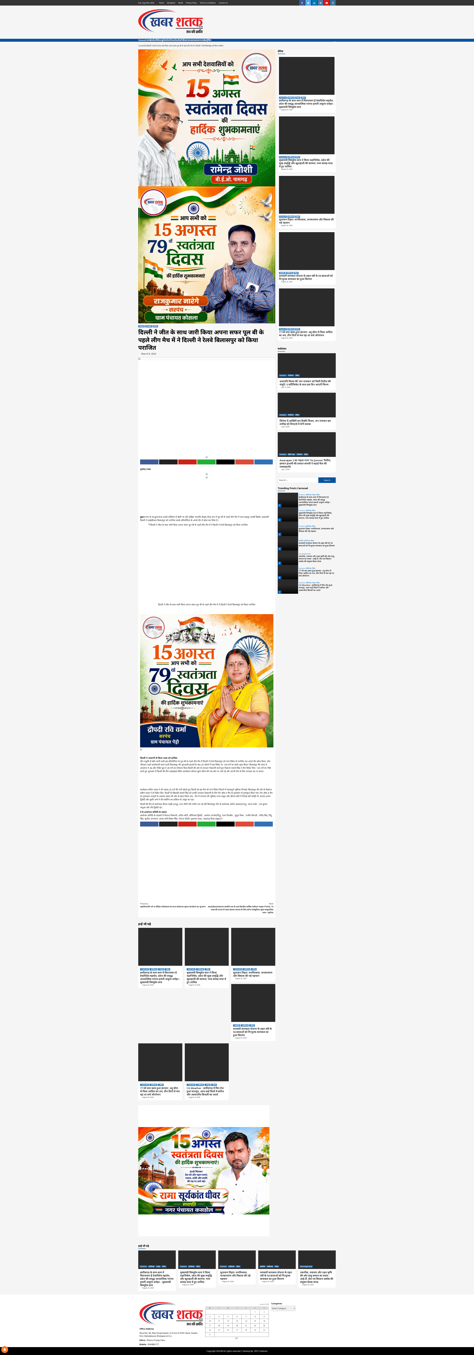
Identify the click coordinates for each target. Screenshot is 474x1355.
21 (246, 1325)
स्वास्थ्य (193, 40)
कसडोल (237, 1025)
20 (237, 1325)
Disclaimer (171, 3)
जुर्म (162, 40)
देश (154, 40)
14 (246, 1321)
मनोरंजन (171, 40)
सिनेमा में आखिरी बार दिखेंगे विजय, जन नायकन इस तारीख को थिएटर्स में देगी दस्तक (305, 422)
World (180, 3)
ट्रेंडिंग (209, 40)
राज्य (147, 40)
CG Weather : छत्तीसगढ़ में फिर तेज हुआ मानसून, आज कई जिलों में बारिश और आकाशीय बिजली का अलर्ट (205, 1091)
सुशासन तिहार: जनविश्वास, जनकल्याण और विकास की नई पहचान (252, 974)
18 (219, 1325)
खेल (151, 40)
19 (228, 1325)
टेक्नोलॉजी (179, 40)
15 (255, 1321)
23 (264, 1325)
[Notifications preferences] (4, 1349)
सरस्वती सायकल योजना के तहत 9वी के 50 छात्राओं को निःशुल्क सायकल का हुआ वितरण (252, 1032)
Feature (145, 969)
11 (219, 1321)
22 (255, 1325)
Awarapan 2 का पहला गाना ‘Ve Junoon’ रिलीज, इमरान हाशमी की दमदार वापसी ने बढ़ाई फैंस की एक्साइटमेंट (305, 463)
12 (228, 1321)
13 (237, 1321)
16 (264, 1321)
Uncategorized (304, 554)
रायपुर (161, 969)
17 (210, 1325)
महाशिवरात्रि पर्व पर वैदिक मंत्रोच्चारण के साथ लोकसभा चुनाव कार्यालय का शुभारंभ (173, 905)
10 (210, 1321)
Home (161, 3)
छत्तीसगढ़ (154, 969)
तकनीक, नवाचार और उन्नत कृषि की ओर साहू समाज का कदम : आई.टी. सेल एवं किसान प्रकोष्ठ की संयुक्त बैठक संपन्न (316, 559)
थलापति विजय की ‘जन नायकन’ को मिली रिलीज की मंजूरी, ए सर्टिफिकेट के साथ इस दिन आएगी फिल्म (305, 383)
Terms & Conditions (208, 3)
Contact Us (223, 3)
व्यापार (187, 40)
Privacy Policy (191, 3)
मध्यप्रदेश (149, 326)
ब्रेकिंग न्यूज (291, 454)
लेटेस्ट (155, 326)
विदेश (158, 40)
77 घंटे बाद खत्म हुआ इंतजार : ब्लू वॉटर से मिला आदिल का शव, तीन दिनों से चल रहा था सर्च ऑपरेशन (160, 1091)
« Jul (236, 1338)
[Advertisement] (206, 497)
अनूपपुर (141, 326)
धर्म (165, 40)
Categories (276, 1303)
